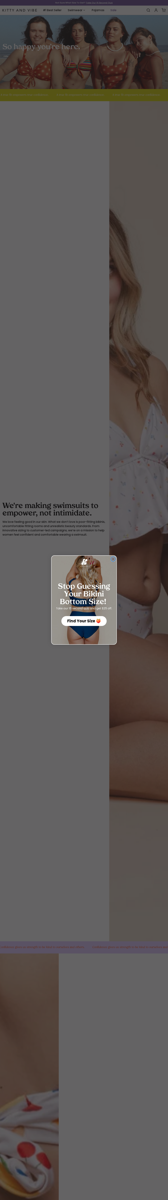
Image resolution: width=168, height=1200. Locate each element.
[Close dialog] (113, 559)
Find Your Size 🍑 (84, 621)
